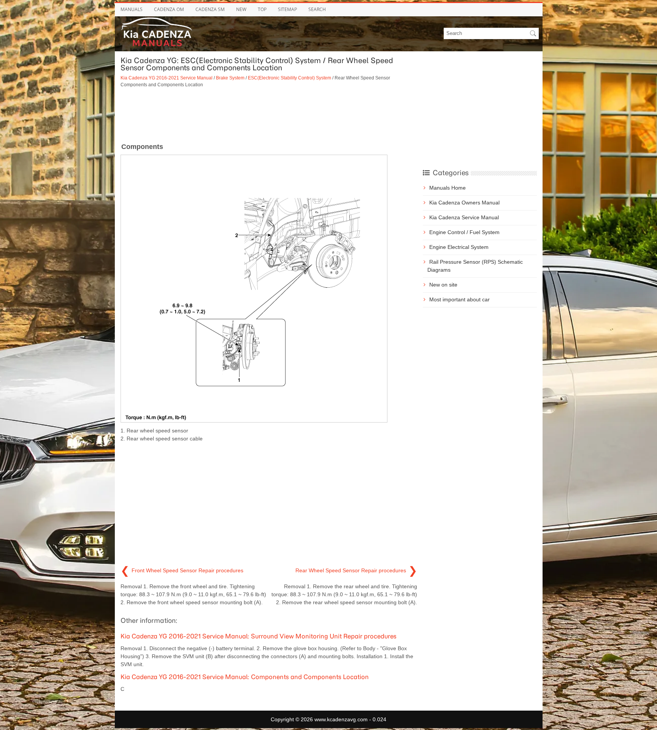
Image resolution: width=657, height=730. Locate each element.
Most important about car (459, 299)
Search (317, 9)
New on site (443, 285)
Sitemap (287, 9)
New (241, 9)
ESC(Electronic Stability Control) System (289, 77)
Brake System (230, 77)
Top (262, 9)
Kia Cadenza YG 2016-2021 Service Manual (167, 77)
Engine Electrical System (459, 247)
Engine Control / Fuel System (464, 232)
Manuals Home (447, 188)
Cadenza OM (169, 9)
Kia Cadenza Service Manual (464, 217)
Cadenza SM (210, 9)
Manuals (132, 9)
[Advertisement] (269, 114)
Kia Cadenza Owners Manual (464, 203)
